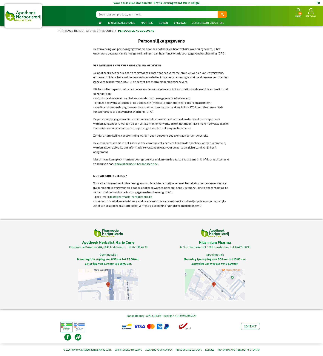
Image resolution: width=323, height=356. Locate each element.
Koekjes (209, 349)
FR (318, 3)
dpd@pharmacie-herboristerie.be (136, 164)
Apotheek (147, 22)
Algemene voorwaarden (158, 349)
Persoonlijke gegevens (189, 349)
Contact (250, 326)
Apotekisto (239, 349)
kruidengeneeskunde (121, 22)
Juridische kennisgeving (128, 349)
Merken (163, 22)
